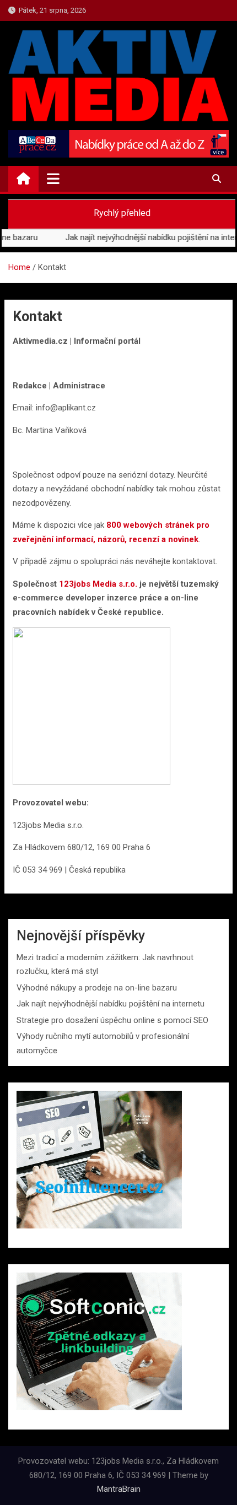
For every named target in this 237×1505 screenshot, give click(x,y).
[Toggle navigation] (53, 178)
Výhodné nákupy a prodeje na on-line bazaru (97, 988)
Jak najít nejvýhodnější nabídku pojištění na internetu (110, 1004)
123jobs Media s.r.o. (98, 584)
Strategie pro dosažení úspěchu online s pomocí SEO (112, 1020)
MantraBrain (119, 1489)
